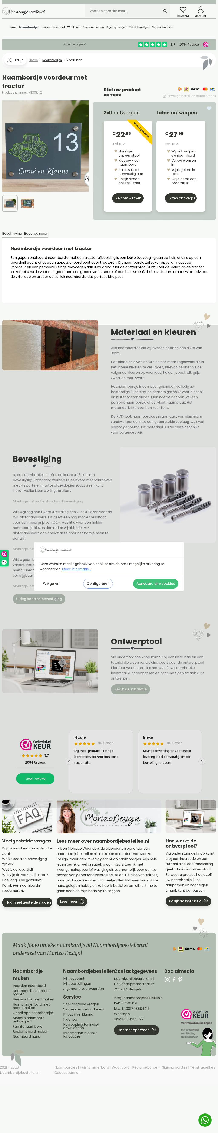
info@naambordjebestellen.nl (139, 998)
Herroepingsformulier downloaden (81, 1026)
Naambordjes (65, 1067)
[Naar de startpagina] (23, 11)
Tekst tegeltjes (202, 1067)
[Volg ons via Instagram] (167, 979)
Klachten (70, 1019)
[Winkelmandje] (212, 8)
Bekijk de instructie (130, 689)
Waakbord (120, 1067)
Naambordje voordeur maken (31, 992)
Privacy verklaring (78, 1014)
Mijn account (74, 978)
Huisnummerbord (94, 1067)
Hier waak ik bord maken (33, 999)
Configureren (98, 583)
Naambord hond (26, 1037)
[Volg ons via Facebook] (174, 979)
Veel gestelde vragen (81, 1004)
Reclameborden (145, 1067)
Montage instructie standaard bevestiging (48, 501)
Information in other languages (80, 1035)
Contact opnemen (133, 1030)
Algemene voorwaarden (83, 989)
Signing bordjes (174, 1067)
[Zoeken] (165, 10)
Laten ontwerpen (182, 198)
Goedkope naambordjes (33, 1013)
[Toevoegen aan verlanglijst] (209, 108)
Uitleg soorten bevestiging (39, 598)
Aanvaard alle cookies (155, 583)
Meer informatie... (76, 569)
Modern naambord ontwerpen (28, 1020)
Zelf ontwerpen (128, 198)
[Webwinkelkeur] (198, 1032)
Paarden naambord (29, 986)
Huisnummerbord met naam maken (31, 1006)
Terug (18, 60)
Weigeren (51, 583)
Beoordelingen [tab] (36, 233)
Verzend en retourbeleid (83, 1009)
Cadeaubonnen (67, 1072)
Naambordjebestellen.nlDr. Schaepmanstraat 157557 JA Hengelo (134, 984)
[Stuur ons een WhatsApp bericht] (205, 1120)
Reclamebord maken (30, 1031)
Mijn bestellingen (77, 984)
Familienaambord (27, 1026)
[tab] (12, 234)
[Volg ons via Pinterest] (180, 979)
